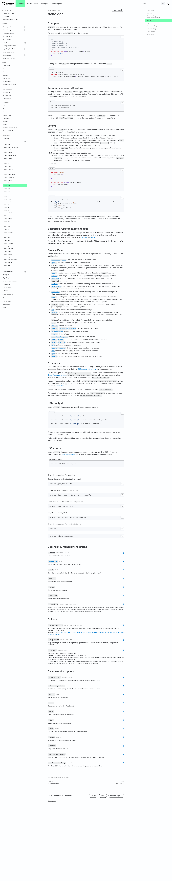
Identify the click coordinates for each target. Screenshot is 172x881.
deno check (8, 161)
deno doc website (68, 454)
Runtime (20, 4)
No (102, 795)
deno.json (6, 274)
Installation (6, 16)
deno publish (8, 218)
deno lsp (7, 221)
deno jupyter (8, 202)
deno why (7, 265)
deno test (7, 240)
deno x (6, 268)
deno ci (6, 163)
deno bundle (8, 158)
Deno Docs (60, 386)
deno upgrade (8, 257)
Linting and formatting (10, 45)
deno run (7, 229)
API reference (32, 4)
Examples (44, 4)
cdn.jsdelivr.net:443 (87, 632)
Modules (5, 75)
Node (4, 69)
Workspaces (7, 81)
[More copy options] (123, 10)
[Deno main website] (8, 4)
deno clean (7, 166)
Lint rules (6, 290)
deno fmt (7, 191)
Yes (92, 795)
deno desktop (8, 183)
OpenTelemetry (7, 98)
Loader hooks (7, 115)
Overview (6, 138)
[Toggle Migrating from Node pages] (25, 48)
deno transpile (8, 243)
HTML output (151, 31)
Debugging (6, 92)
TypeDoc (94, 237)
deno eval (7, 188)
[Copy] (122, 37)
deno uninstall (8, 248)
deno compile (8, 169)
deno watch (8, 262)
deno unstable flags (10, 259)
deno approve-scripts (11, 147)
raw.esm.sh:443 (76, 632)
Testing (5, 42)
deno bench (8, 152)
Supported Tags (152, 26)
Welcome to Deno (8, 13)
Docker (5, 124)
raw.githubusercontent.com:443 (104, 632)
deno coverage (9, 177)
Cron (4, 112)
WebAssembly (7, 109)
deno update (8, 254)
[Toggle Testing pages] (25, 42)
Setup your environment (10, 19)
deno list (6, 210)
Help (4, 307)
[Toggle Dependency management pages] (25, 30)
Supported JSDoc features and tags (158, 23)
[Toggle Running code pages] (25, 27)
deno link (7, 205)
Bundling (5, 121)
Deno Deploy (57, 4)
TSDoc (84, 237)
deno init (7, 196)
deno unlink (7, 251)
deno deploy (8, 180)
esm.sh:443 (67, 632)
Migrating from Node (9, 49)
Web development (8, 33)
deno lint (7, 207)
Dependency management (11, 30)
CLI (4, 141)
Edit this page (115, 795)
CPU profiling (7, 95)
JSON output (150, 34)
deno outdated (8, 213)
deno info (7, 194)
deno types (7, 246)
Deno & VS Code (8, 131)
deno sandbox (8, 232)
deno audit (7, 150)
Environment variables (10, 281)
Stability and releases (9, 84)
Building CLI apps (8, 52)
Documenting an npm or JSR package (153, 16)
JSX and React (7, 36)
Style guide (6, 304)
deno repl (7, 226)
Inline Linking (151, 29)
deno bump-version (10, 155)
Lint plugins (6, 118)
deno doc (7, 185)
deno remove (8, 224)
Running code (7, 27)
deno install (7, 199)
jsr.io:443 (60, 632)
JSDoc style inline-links (87, 369)
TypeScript (6, 65)
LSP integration (7, 287)
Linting (149, 20)
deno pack (7, 216)
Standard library (8, 271)
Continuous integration (10, 128)
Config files (6, 78)
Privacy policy (52, 801)
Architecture (7, 301)
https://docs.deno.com (57, 375)
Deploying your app (9, 58)
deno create (8, 172)
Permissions (6, 284)
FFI (4, 105)
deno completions (9, 174)
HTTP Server (7, 39)
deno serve (7, 235)
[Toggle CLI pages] (25, 141)
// (63, 328)
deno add (7, 144)
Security (5, 72)
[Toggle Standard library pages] (25, 271)
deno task (7, 237)
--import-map (53, 561)
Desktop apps (7, 55)
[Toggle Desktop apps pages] (25, 55)
